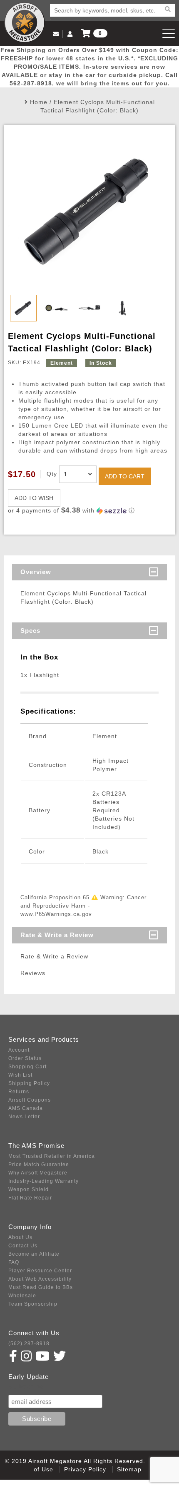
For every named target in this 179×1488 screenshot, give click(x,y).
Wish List (20, 1075)
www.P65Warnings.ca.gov (56, 914)
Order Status (25, 1058)
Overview (35, 571)
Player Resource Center (40, 1271)
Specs (30, 630)
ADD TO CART (124, 476)
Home (38, 102)
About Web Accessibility (40, 1279)
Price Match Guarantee (38, 1164)
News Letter (24, 1117)
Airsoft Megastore (24, 22)
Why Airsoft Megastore (37, 1173)
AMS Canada (25, 1108)
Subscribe (26, 1386)
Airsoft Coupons (29, 1100)
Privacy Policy (85, 1469)
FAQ (13, 1262)
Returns (18, 1092)
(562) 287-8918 (29, 1343)
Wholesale (22, 1296)
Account (19, 1050)
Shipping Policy (29, 1083)
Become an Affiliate (34, 1254)
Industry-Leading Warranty (43, 1181)
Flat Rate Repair (30, 1198)
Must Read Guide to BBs (40, 1287)
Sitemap (129, 1469)
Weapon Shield (28, 1189)
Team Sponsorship (32, 1304)
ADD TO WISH (34, 498)
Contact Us (22, 1246)
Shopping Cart (27, 1067)
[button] (90, 511)
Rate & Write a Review (57, 934)
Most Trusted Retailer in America (51, 1156)
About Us (20, 1237)
